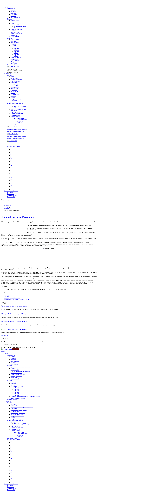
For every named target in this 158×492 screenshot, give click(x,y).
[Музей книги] (5, 335)
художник (6, 296)
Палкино (6, 295)
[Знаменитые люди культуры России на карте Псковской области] (14, 67)
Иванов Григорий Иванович (17, 216)
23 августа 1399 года (21, 306)
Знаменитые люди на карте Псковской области (17, 299)
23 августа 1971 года (21, 321)
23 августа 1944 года (21, 313)
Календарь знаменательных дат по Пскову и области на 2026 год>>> (17, 137)
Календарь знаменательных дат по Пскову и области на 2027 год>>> (17, 130)
